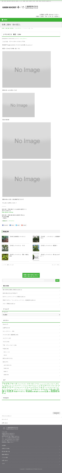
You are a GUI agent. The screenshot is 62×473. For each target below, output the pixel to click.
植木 (37, 391)
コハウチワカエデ (24, 385)
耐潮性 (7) (6, 371)
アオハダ (13, 384)
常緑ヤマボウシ (19, 391)
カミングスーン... (23, 38)
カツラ (45, 384)
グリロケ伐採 (5, 457)
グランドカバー (51, 384)
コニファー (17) (7, 338)
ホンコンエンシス (21, 389)
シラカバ (52, 385)
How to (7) (5, 324)
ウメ (37, 384)
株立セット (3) (7, 351)
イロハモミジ (31, 384)
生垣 (40, 391)
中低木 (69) (6, 348)
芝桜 (49, 391)
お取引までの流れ (6, 448)
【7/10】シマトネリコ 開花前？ (48, 245)
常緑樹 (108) (6, 368)
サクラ (31, 385)
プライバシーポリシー (7, 416)
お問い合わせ (5, 423)
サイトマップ (5, 419)
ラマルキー (45, 389)
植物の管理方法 (5, 454)
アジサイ (24, 384)
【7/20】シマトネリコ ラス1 (17, 245)
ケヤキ (12, 385)
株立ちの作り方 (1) (7, 358)
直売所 (42, 391)
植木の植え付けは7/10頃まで (10, 293)
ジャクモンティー (19, 387)
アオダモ (6, 384)
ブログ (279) (6, 341)
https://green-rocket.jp (7, 212)
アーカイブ (5, 312)
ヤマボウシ (35, 389)
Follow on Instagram (32, 405)
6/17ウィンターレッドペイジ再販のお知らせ (14, 296)
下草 (50, 389)
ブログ (3, 463)
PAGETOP (56, 413)
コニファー (17, 385)
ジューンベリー (31, 387)
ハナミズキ (6, 389)
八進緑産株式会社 (29, 469)
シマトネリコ (11, 220)
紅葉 (46, 391)
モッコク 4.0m (56, 264)
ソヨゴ (41, 387)
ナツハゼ (52, 387)
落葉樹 (54, 391)
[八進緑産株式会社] (20, 8)
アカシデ (19, 384)
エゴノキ (41, 383)
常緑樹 (29, 391)
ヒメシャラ (12, 389)
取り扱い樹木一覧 (6, 451)
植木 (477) (5, 362)
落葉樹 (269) (6, 374)
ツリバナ (47, 387)
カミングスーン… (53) (8, 331)
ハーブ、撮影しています (8, 264)
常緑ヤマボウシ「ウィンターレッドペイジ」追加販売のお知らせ (19, 300)
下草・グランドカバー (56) (9, 345)
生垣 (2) (5, 355)
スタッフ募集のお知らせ (9, 303)
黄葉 (5, 393)
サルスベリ (35, 385)
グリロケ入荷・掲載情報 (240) (10, 334)
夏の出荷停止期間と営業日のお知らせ (12, 289)
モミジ (28, 389)
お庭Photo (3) (6, 327)
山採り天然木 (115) (7, 365)
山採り (54, 389)
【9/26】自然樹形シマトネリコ (17, 236)
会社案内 (4, 445)
